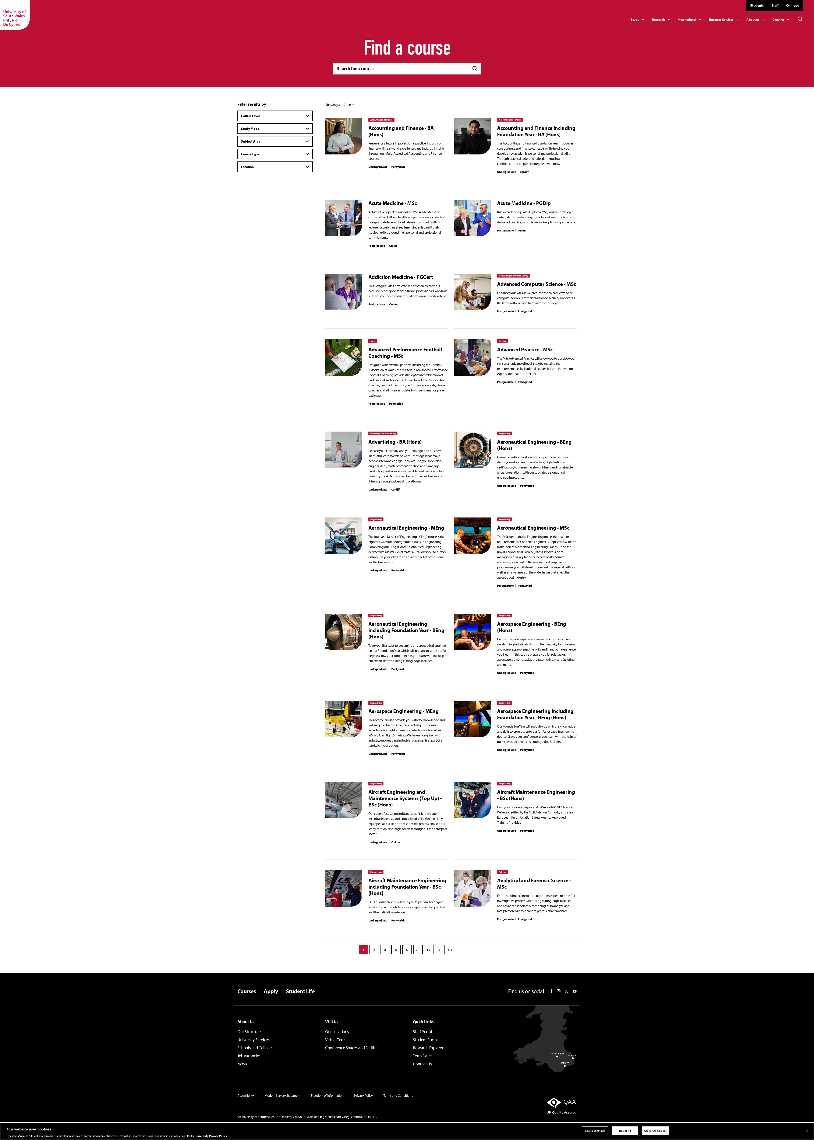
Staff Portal (422, 1031)
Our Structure (249, 1031)
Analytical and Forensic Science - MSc (534, 883)
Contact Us (422, 1063)
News (242, 1063)
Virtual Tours (335, 1039)
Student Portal (425, 1039)
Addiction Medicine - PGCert (400, 277)
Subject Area (250, 141)
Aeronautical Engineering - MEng (406, 527)
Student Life (300, 991)
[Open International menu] (690, 19)
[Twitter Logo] (566, 991)
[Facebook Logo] (551, 991)
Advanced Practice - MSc (525, 349)
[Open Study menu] (638, 19)
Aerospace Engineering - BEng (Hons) (531, 627)
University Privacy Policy (211, 1135)
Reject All (625, 1130)
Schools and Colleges (255, 1047)
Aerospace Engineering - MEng (403, 711)
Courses (246, 991)
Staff (774, 5)
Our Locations (337, 1031)
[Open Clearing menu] (781, 19)
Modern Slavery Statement (282, 1095)
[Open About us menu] (756, 19)
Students (757, 5)
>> (450, 950)
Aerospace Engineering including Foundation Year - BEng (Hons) (535, 714)
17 (429, 950)
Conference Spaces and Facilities (352, 1047)
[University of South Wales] (15, 15)
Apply (271, 991)
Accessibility (245, 1095)
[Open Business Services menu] (724, 19)
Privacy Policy (363, 1095)
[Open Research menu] (661, 19)
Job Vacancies (249, 1055)
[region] (407, 1131)
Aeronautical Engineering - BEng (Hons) (534, 445)
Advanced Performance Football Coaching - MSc (405, 352)
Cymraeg (792, 5)
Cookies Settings (595, 1130)
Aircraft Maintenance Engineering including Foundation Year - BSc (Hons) (407, 886)
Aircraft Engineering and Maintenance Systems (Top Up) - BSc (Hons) (405, 798)
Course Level (250, 116)
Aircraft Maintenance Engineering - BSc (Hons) (536, 795)
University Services (253, 1039)
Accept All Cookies (655, 1130)
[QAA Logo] (522, 1105)
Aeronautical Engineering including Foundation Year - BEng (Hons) (406, 630)
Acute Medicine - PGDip (524, 203)
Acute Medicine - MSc (392, 203)
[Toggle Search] (800, 19)
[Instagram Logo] (558, 991)
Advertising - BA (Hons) (395, 442)
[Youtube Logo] (575, 991)
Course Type (250, 154)
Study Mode (250, 128)
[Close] (807, 1130)
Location (247, 167)
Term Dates (422, 1055)
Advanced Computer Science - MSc (536, 284)
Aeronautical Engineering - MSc (533, 527)
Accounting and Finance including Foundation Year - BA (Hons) (536, 131)
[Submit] (475, 68)
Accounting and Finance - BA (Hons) (401, 131)
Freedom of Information (327, 1095)
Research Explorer (428, 1047)
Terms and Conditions (398, 1095)
